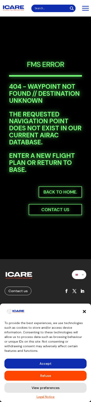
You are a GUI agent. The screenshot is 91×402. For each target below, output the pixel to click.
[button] (84, 311)
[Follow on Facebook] (66, 291)
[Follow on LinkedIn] (82, 291)
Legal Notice (46, 397)
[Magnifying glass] (72, 8)
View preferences (46, 388)
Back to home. (60, 192)
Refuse (45, 376)
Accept (45, 363)
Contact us (55, 209)
